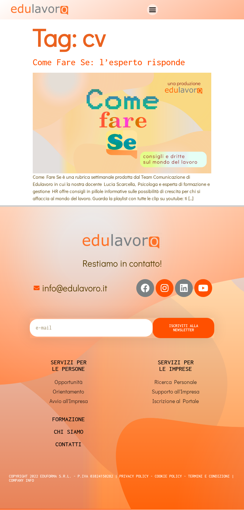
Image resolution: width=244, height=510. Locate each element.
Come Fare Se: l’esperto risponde (109, 62)
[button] (152, 9)
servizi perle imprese (176, 365)
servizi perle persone (69, 365)
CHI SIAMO (68, 431)
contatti (68, 444)
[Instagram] (164, 288)
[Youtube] (203, 288)
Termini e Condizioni (208, 476)
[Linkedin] (184, 288)
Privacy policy (133, 476)
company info (21, 480)
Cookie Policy (167, 476)
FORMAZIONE (68, 419)
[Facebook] (145, 288)
